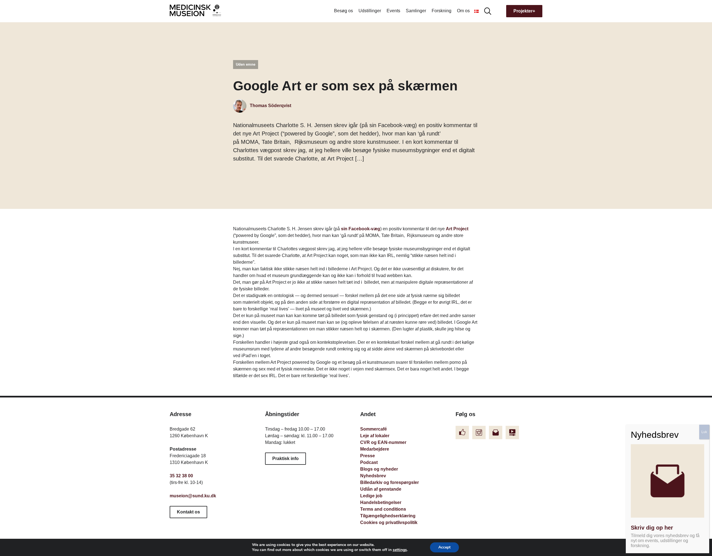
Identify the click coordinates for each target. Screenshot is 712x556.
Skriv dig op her (652, 528)
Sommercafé (373, 429)
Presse (367, 455)
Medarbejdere (374, 449)
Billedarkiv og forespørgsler (389, 482)
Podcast (369, 462)
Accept (444, 547)
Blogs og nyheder (379, 469)
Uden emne (245, 64)
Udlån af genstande (380, 489)
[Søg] (487, 10)
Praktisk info (285, 458)
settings (400, 549)
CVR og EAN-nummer (383, 442)
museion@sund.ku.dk (193, 495)
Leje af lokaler (374, 435)
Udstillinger (370, 10)
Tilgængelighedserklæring (388, 515)
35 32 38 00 (181, 475)
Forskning (441, 10)
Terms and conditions (383, 509)
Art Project (457, 228)
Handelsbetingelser (380, 502)
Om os (463, 10)
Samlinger (416, 10)
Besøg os (343, 10)
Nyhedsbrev (373, 475)
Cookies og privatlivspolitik (388, 522)
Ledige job (371, 495)
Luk (704, 432)
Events (393, 10)
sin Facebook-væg (360, 228)
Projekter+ (524, 11)
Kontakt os (188, 512)
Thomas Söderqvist (270, 105)
